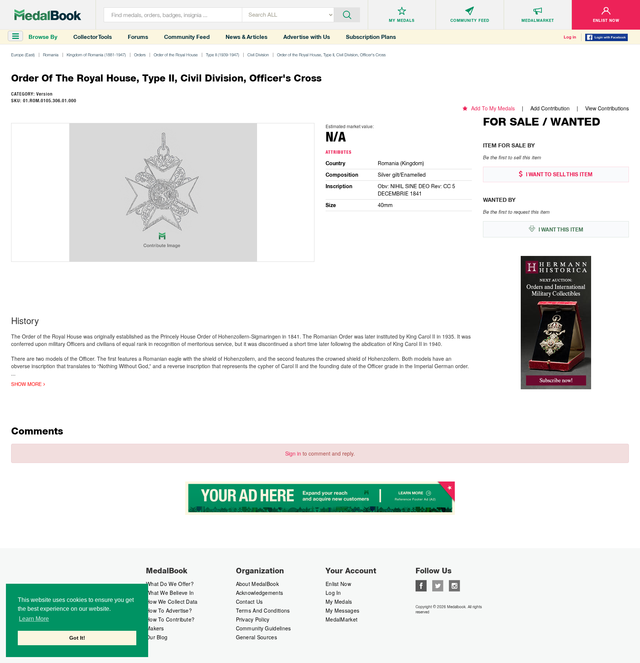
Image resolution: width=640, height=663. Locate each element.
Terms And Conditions (263, 610)
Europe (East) (23, 54)
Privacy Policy (253, 619)
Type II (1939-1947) (222, 54)
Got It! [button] (77, 638)
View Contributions (607, 108)
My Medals (339, 601)
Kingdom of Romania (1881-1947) (96, 54)
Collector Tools (92, 36)
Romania (51, 54)
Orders (140, 54)
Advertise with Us (306, 36)
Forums (138, 36)
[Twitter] (437, 585)
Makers (155, 628)
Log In (333, 592)
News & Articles (246, 36)
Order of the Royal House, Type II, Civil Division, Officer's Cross (331, 54)
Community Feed (187, 36)
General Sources (256, 637)
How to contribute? (170, 619)
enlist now (338, 583)
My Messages (342, 610)
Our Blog (156, 637)
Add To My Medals (493, 108)
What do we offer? (170, 583)
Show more (27, 384)
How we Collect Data (172, 601)
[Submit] (347, 14)
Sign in (293, 453)
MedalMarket (341, 619)
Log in (570, 37)
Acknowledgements (259, 592)
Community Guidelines (263, 628)
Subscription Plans (371, 36)
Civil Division (258, 54)
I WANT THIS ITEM (560, 229)
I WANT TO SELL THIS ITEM (558, 174)
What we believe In (170, 592)
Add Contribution (550, 108)
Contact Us (249, 601)
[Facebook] (421, 585)
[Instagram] (454, 585)
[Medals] (48, 15)
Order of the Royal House (176, 54)
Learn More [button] (34, 619)
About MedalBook (257, 583)
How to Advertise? (169, 610)
